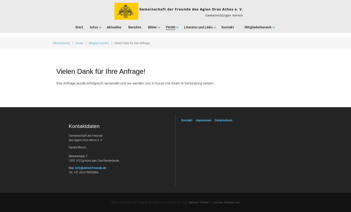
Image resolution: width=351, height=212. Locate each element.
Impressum (203, 120)
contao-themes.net (226, 202)
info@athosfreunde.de (90, 168)
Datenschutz (224, 120)
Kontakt (187, 120)
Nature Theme (199, 202)
